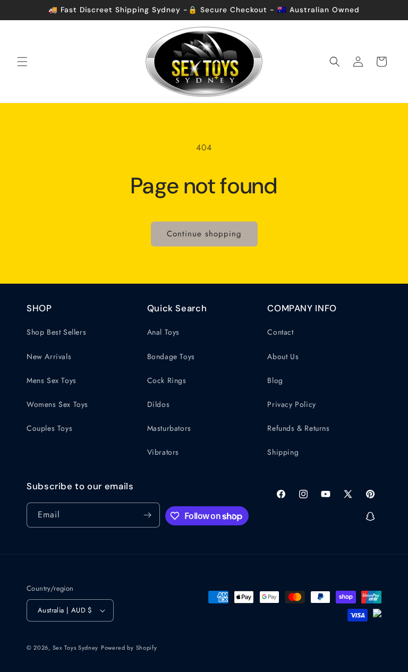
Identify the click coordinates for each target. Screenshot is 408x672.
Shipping (283, 452)
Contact (280, 332)
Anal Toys (163, 332)
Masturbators (169, 428)
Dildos (158, 404)
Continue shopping (204, 234)
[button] (22, 61)
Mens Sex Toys (51, 380)
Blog (275, 380)
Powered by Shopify (129, 647)
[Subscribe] (147, 515)
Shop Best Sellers (56, 332)
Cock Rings (166, 380)
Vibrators (163, 452)
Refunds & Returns (298, 428)
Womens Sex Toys (57, 404)
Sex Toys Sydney (76, 647)
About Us (283, 356)
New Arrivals (49, 356)
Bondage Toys (171, 356)
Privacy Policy (291, 404)
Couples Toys (49, 428)
